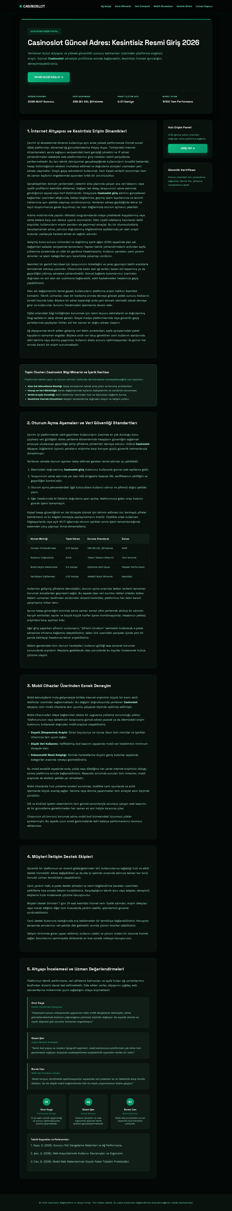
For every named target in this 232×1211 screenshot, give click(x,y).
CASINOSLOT (34, 6)
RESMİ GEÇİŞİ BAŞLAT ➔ (48, 77)
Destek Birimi (184, 6)
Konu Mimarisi (123, 6)
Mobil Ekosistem (163, 6)
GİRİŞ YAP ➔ (188, 148)
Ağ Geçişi (106, 6)
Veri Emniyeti (142, 6)
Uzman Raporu (204, 6)
